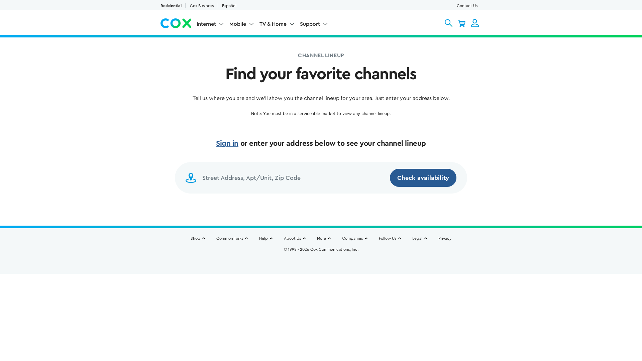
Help (263, 238)
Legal (417, 238)
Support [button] (310, 24)
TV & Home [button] (273, 24)
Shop (195, 238)
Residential (171, 6)
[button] (448, 23)
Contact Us (467, 6)
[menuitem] (210, 25)
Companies (352, 238)
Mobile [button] (237, 24)
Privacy (444, 238)
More (321, 238)
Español (229, 6)
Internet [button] (206, 24)
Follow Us (387, 238)
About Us (292, 238)
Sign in (227, 143)
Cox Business (202, 6)
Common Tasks (229, 238)
